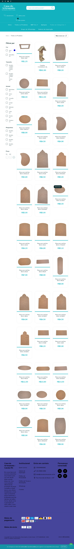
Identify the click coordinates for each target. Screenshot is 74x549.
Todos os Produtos (21, 25)
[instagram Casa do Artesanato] (2, 1)
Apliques (44, 25)
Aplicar (13, 157)
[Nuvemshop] (64, 537)
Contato (21, 489)
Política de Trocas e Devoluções (25, 481)
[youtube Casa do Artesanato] (8, 1)
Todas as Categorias (57, 25)
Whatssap (22, 486)
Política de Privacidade (22, 476)
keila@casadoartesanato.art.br (45, 474)
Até (10, 154)
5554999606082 (41, 467)
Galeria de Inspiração (45, 29)
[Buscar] (52, 8)
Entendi (63, 546)
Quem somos (23, 467)
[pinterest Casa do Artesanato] (11, 1)
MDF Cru (34, 25)
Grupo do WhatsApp (28, 29)
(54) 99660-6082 (41, 471)
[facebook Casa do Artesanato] (5, 1)
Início (10, 25)
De (6, 154)
